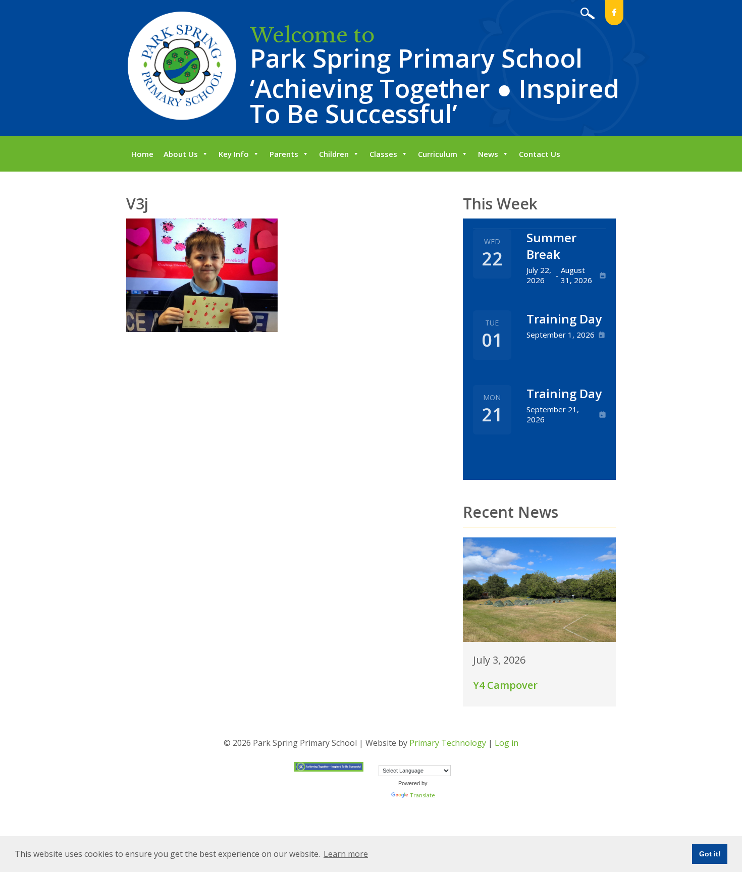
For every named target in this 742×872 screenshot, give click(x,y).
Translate (422, 795)
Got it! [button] (710, 854)
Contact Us (539, 154)
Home (142, 154)
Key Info (234, 154)
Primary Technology (447, 742)
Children (334, 154)
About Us (181, 154)
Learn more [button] (346, 853)
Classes (383, 154)
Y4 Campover (505, 685)
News (488, 154)
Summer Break (551, 245)
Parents (284, 154)
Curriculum (437, 154)
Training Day (564, 318)
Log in (506, 742)
